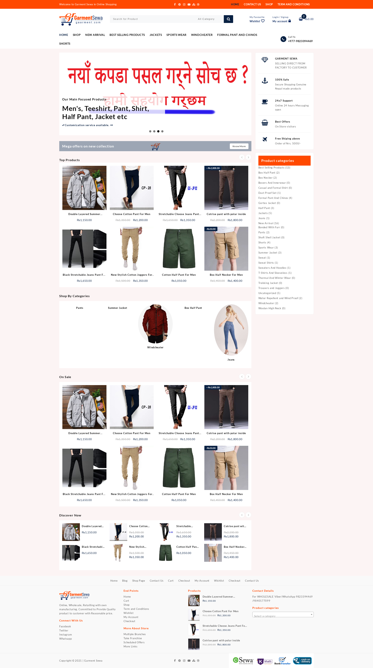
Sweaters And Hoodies (272, 267)
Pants (262, 232)
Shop (127, 604)
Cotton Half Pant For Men (179, 274)
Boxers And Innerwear (272, 182)
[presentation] (242, 157)
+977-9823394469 (300, 41)
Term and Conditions (136, 608)
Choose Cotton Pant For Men (131, 214)
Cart (126, 600)
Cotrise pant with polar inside (226, 214)
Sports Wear (266, 247)
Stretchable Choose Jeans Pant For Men (184, 526)
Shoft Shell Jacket (269, 237)
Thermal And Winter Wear (274, 277)
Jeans (262, 218)
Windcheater (266, 303)
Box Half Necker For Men (226, 274)
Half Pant (264, 208)
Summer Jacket (267, 252)
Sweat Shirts (266, 262)
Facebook (65, 626)
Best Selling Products (271, 167)
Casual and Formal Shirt (273, 187)
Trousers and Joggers (271, 288)
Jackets (263, 213)
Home (127, 596)
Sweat (262, 257)
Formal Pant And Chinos (273, 197)
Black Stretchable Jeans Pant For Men (93, 547)
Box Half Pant (266, 172)
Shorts (262, 242)
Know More (239, 146)
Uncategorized (267, 293)
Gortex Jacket (267, 203)
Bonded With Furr (269, 227)
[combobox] (283, 614)
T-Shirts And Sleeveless (273, 272)
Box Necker (265, 177)
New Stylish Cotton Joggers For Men (138, 547)
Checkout (129, 621)
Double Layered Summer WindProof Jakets (93, 526)
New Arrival (265, 223)
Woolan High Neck (269, 308)
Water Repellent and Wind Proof (278, 298)
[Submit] (228, 19)
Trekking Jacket (268, 282)
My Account (131, 617)
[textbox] (283, 616)
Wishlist (129, 612)
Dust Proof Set (267, 192)
